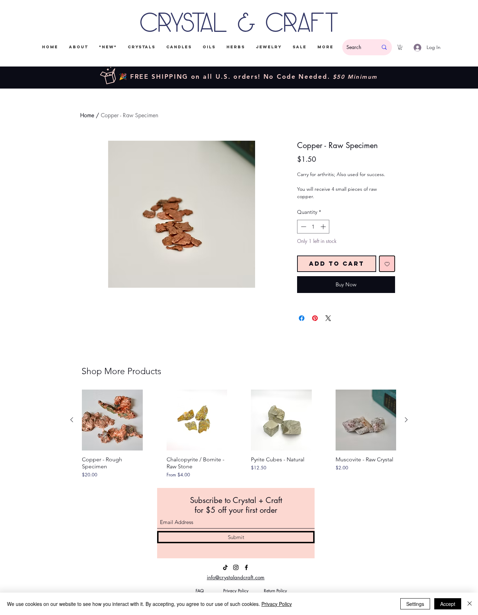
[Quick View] (112, 420)
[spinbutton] (313, 226)
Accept (447, 603)
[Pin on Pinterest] (315, 318)
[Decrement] (303, 226)
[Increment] (324, 226)
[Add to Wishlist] (387, 264)
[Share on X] (328, 318)
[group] (239, 433)
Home (87, 115)
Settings (415, 603)
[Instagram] (235, 567)
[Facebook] (246, 567)
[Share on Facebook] (301, 318)
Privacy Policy (276, 603)
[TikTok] (225, 567)
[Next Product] (406, 419)
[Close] (469, 603)
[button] (400, 47)
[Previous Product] (72, 419)
